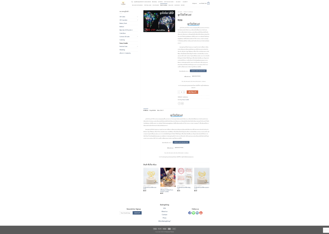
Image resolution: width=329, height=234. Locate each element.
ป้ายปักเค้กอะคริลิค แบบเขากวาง (201, 188)
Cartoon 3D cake (124, 36)
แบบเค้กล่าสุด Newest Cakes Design (142, 1)
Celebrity (185, 1)
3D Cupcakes (156, 5)
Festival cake (147, 5)
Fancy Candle (163, 5)
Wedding (122, 50)
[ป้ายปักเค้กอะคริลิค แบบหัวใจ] (151, 176)
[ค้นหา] (132, 1)
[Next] (209, 182)
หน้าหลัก (180, 12)
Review (183, 5)
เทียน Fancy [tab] (160, 110)
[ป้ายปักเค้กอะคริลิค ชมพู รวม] (185, 176)
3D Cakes (178, 1)
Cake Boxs (177, 5)
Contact (164, 214)
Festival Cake (123, 46)
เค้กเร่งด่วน (154, 1)
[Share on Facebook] (179, 103)
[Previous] (143, 182)
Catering (160, 1)
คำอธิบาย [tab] (145, 110)
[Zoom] (145, 30)
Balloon (171, 5)
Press (164, 218)
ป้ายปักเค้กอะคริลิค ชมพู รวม (183, 188)
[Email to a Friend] (182, 103)
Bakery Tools (123, 23)
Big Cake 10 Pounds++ (137, 5)
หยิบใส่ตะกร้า (192, 92)
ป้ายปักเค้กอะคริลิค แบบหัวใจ (149, 188)
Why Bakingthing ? (164, 221)
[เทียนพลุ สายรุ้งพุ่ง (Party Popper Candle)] (168, 177)
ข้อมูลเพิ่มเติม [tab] (152, 110)
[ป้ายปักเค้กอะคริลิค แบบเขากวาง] (201, 176)
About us (164, 211)
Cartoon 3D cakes (168, 1)
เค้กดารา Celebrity (125, 53)
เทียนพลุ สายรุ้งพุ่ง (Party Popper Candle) (166, 190)
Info (164, 208)
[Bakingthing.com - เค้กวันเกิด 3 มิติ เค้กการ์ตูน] (124, 3)
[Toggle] (137, 17)
